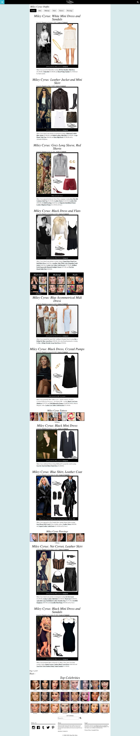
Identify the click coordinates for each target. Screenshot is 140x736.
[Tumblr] (43, 729)
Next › (32, 673)
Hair (40, 11)
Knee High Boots (58, 137)
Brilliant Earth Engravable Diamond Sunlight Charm (57, 266)
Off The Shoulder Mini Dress (67, 70)
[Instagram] (33, 729)
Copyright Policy (95, 730)
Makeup (47, 11)
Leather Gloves (67, 524)
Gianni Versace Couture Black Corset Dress (57, 664)
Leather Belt (73, 201)
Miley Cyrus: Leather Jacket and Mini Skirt (57, 81)
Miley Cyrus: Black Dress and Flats (57, 210)
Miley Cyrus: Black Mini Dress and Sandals (57, 610)
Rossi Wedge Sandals (64, 72)
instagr (64, 130)
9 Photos (57, 537)
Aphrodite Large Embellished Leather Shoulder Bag (51, 601)
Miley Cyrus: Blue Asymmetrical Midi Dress (57, 299)
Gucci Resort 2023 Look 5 (44, 524)
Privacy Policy (88, 730)
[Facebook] (38, 729)
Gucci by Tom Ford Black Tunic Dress (47, 466)
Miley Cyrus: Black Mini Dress (57, 425)
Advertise (60, 731)
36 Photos (57, 416)
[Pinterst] (53, 729)
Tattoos (61, 11)
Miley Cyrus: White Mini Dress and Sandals (57, 17)
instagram (65, 66)
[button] (2, 2)
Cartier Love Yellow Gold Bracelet (55, 265)
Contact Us (65, 731)
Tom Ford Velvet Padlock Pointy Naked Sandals (50, 666)
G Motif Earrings (47, 203)
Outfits (33, 11)
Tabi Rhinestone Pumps (56, 403)
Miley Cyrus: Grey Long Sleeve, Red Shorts (57, 146)
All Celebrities (70, 715)
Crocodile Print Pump (56, 603)
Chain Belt (46, 72)
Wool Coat (68, 599)
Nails (54, 11)
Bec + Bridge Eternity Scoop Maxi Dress (49, 343)
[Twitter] (48, 729)
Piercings (69, 11)
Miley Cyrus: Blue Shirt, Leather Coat (57, 471)
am (67, 130)
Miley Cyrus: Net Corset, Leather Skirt (57, 546)
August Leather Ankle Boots (46, 526)
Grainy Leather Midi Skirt (50, 599)
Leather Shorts (58, 201)
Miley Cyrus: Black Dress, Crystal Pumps (57, 349)
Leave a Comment (62, 22)
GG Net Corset (70, 597)
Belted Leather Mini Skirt (60, 135)
